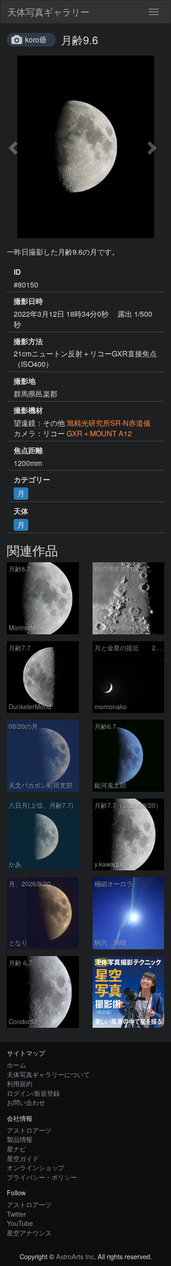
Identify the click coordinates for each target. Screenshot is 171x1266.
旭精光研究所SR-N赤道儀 (108, 423)
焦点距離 (28, 450)
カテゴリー (32, 480)
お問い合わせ (26, 1102)
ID (17, 272)
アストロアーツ (29, 1130)
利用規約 (19, 1083)
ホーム (16, 1064)
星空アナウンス (29, 1232)
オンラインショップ (35, 1167)
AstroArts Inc (75, 1256)
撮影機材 (28, 410)
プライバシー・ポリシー (42, 1177)
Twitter (16, 1214)
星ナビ (16, 1148)
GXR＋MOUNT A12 (99, 433)
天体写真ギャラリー (48, 11)
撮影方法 (28, 341)
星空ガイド (23, 1158)
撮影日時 (28, 301)
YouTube (20, 1223)
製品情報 (19, 1139)
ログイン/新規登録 (33, 1093)
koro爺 (36, 39)
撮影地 (25, 381)
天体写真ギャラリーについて (48, 1074)
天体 (21, 511)
